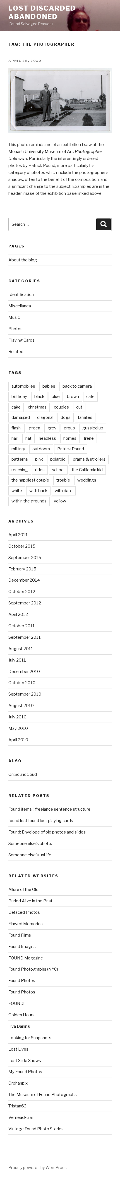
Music (14, 317)
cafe (90, 396)
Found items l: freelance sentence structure (49, 809)
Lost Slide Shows (24, 1060)
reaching (19, 469)
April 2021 (18, 534)
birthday (19, 396)
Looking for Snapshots (29, 1037)
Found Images (22, 946)
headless (47, 438)
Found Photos (21, 980)
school (58, 469)
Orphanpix (18, 1083)
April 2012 (18, 614)
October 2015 (21, 546)
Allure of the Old (23, 889)
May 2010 (18, 728)
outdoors (41, 448)
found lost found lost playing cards (40, 820)
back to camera (77, 386)
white (16, 490)
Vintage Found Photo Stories (36, 1128)
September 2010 (24, 694)
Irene (89, 438)
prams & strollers (89, 459)
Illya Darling (19, 1026)
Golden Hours (21, 1014)
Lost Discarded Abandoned (42, 12)
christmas (37, 407)
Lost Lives (18, 1049)
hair (14, 438)
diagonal (45, 417)
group (69, 428)
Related (15, 351)
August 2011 (20, 648)
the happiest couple (30, 480)
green (34, 428)
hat (28, 438)
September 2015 (24, 557)
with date (64, 490)
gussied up (92, 428)
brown (73, 396)
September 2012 (24, 603)
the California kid (87, 469)
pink (39, 459)
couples (61, 407)
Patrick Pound (70, 448)
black (39, 396)
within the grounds (29, 501)
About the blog (22, 260)
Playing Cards (21, 340)
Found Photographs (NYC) (33, 969)
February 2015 (22, 569)
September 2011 (24, 637)
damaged (20, 417)
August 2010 (21, 705)
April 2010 (18, 739)
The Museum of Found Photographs (42, 1094)
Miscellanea (19, 305)
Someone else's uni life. (30, 854)
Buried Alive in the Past (30, 900)
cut (79, 407)
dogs (66, 417)
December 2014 (24, 580)
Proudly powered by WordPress (37, 1167)
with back (38, 490)
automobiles (23, 386)
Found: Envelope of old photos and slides (47, 832)
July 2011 (17, 660)
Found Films (19, 935)
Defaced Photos (24, 912)
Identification (21, 294)
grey (51, 428)
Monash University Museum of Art (40, 151)
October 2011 (21, 625)
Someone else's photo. (30, 843)
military (18, 448)
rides (40, 469)
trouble (63, 480)
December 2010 (24, 671)
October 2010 (21, 682)
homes (69, 438)
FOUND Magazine (25, 958)
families (85, 417)
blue (56, 396)
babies (48, 386)
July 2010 (17, 717)
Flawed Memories (25, 923)
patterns (19, 459)
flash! (16, 428)
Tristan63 (17, 1106)
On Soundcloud (22, 774)
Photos (15, 328)
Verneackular (20, 1117)
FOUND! (16, 1003)
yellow (60, 501)
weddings (86, 480)
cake (16, 407)
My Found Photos (25, 1071)
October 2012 (21, 591)
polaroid (58, 459)
